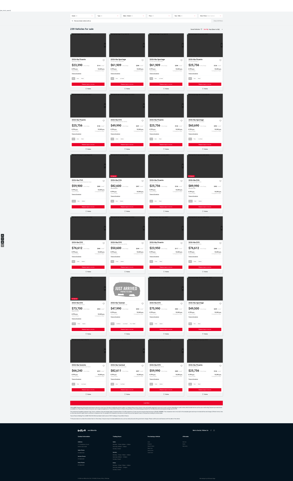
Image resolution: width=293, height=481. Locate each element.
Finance (150, 444)
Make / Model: (127, 16)
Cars (149, 442)
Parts (184, 444)
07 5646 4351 (81, 452)
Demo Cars (150, 450)
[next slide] (105, 45)
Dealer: (74, 16)
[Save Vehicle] (104, 60)
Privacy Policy (100, 478)
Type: (99, 16)
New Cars (150, 448)
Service (184, 442)
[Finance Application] (2, 242)
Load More (146, 403)
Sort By (206, 29)
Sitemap (107, 478)
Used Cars (150, 452)
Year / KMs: (178, 16)
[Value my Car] (2, 235)
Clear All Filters (218, 21)
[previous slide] (71, 45)
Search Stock (151, 446)
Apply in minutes (88, 84)
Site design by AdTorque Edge (207, 478)
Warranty (185, 446)
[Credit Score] (2, 238)
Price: (150, 16)
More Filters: (203, 16)
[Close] (2, 245)
